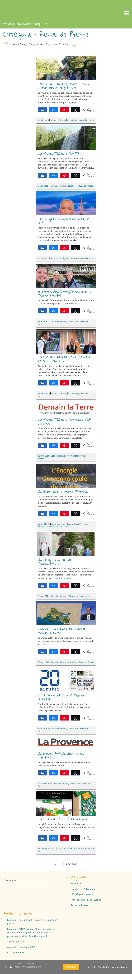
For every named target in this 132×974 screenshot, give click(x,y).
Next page (71, 864)
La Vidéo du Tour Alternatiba (62, 819)
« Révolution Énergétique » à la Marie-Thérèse (65, 293)
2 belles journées (16, 941)
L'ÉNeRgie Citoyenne (82, 894)
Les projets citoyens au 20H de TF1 (63, 220)
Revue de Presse (86, 120)
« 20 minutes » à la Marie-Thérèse (61, 697)
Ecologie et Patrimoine (83, 889)
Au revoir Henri (15, 952)
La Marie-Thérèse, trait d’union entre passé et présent (64, 85)
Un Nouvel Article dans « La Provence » (61, 755)
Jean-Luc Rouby (58, 120)
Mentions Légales (120, 967)
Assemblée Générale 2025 (21, 947)
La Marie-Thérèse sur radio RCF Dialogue (64, 421)
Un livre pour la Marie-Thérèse (63, 491)
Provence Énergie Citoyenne (86, 899)
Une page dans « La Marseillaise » (54, 561)
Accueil (91, 967)
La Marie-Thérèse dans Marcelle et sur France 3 (64, 359)
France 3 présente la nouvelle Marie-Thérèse (62, 630)
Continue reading (63, 578)
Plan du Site (103, 967)
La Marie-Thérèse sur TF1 (59, 153)
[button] (126, 14)
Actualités (72, 120)
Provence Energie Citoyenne (25, 23)
